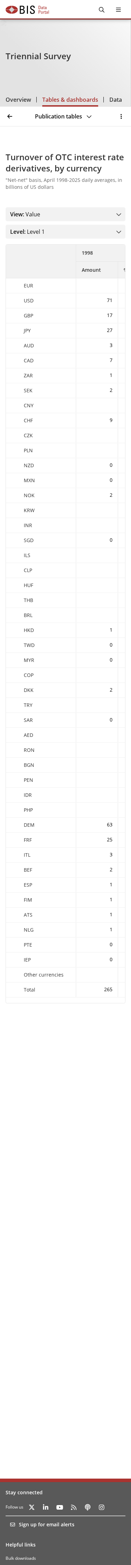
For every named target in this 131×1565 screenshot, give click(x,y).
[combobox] (41, 214)
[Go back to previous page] (10, 116)
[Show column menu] (65, 261)
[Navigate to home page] (27, 10)
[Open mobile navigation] (118, 10)
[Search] (102, 10)
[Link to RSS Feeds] (73, 1507)
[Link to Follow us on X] (31, 1507)
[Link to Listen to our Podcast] (87, 1507)
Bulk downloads (21, 1558)
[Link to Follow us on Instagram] (101, 1507)
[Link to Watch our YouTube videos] (59, 1507)
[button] (121, 116)
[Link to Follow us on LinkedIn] (45, 1507)
